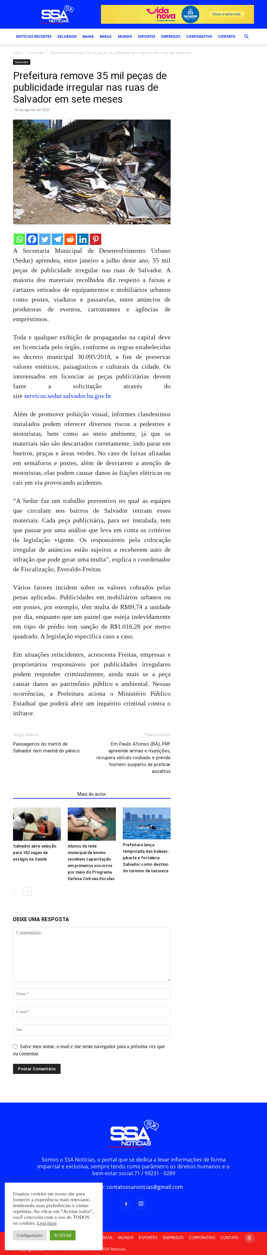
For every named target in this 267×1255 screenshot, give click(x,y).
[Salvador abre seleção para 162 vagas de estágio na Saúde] (37, 823)
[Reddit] (70, 239)
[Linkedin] (83, 239)
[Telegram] (57, 239)
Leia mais (47, 1223)
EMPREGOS (170, 36)
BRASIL (106, 36)
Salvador (37, 52)
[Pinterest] (95, 239)
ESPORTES (146, 36)
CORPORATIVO (199, 36)
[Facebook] (32, 239)
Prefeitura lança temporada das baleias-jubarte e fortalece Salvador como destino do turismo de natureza (146, 857)
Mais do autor (91, 794)
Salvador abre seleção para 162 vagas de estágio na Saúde (34, 853)
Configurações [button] (30, 1235)
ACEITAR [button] (63, 1235)
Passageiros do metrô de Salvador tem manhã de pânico (46, 747)
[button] (246, 36)
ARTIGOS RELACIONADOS (43, 794)
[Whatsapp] (19, 239)
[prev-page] (17, 892)
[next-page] (27, 892)
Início (17, 52)
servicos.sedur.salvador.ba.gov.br (67, 395)
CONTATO (226, 36)
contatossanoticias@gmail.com (144, 1187)
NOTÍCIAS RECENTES (33, 36)
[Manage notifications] (249, 1238)
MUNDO (125, 36)
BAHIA (88, 36)
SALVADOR (67, 36)
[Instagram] (141, 1204)
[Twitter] (44, 239)
